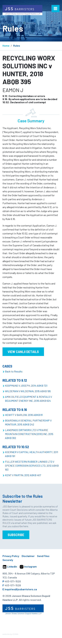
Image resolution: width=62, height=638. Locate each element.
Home (5, 45)
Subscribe (16, 535)
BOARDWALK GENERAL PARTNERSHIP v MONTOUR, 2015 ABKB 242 (28, 422)
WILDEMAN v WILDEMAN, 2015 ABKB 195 (28, 391)
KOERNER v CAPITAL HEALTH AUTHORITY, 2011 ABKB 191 (31, 454)
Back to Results (13, 371)
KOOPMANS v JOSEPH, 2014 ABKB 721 (26, 385)
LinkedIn (12, 566)
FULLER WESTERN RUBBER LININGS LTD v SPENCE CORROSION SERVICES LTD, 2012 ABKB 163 (32, 465)
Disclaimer (28, 555)
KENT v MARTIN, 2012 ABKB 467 (23, 475)
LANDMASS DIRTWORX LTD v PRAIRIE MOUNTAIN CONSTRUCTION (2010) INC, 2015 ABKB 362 (29, 433)
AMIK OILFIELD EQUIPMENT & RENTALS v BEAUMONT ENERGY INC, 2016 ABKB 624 (28, 398)
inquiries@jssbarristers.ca (21, 589)
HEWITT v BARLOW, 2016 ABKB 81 (24, 414)
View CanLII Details (23, 352)
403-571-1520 (13, 581)
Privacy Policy (10, 555)
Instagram (30, 566)
